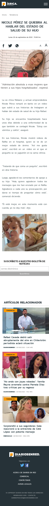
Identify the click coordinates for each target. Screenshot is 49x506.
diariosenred (9, 347)
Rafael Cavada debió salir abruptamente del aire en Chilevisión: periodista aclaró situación (25, 340)
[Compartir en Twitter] (10, 47)
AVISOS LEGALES (24, 484)
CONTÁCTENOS (24, 480)
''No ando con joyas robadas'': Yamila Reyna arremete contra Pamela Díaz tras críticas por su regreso (24, 384)
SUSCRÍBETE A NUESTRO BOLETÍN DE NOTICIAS (24, 262)
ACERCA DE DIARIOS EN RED (24, 472)
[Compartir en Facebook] (3, 47)
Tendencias (10, 310)
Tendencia (13, 15)
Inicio (4, 15)
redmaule (8, 436)
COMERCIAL (24, 476)
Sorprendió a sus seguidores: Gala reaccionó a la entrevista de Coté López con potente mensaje (23, 429)
